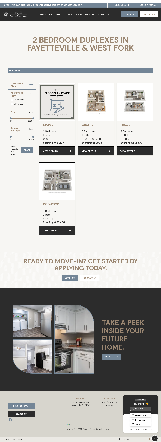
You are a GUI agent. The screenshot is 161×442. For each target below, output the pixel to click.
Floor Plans (46, 14)
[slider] (11, 118)
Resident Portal (148, 5)
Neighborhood (74, 14)
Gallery (60, 14)
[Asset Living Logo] (76, 424)
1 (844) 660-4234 (121, 5)
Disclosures (16, 439)
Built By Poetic (125, 439)
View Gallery (111, 357)
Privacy (7, 439)
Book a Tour (149, 14)
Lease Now (129, 14)
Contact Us (103, 14)
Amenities (89, 14)
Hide (31, 84)
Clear (31, 94)
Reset (27, 150)
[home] (15, 14)
